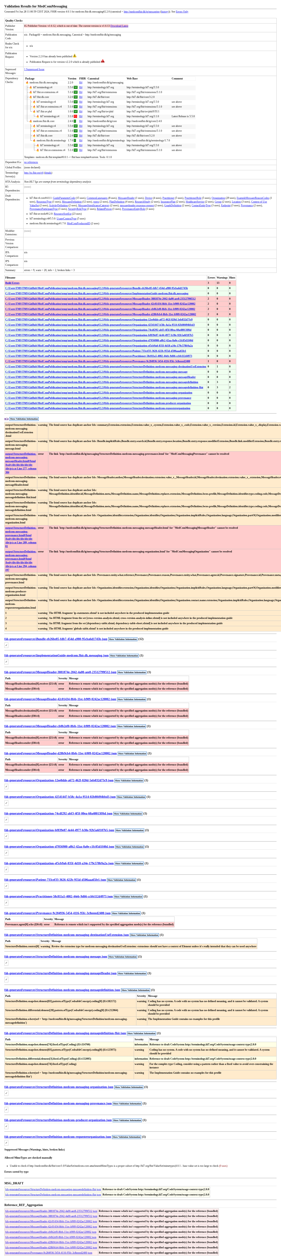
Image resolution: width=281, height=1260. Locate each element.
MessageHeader (126, 198)
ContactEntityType (201, 205)
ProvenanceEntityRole (133, 208)
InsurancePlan (168, 201)
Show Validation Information (24, 419)
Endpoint (226, 205)
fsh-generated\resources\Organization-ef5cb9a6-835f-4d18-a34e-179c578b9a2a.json (59, 863)
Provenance (247, 205)
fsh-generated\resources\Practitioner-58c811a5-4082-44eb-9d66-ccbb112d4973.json (58, 896)
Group (218, 201)
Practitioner (168, 198)
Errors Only (182, 11)
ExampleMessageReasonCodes (253, 198)
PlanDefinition (116, 201)
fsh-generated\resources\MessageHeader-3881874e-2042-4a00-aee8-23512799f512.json (60, 672)
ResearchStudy (142, 201)
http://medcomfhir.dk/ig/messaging (142, 11)
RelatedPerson (104, 208)
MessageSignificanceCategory (94, 205)
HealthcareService (195, 201)
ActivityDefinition (58, 205)
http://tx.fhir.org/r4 (33, 172)
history (164, 11)
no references (31, 162)
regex (96, 201)
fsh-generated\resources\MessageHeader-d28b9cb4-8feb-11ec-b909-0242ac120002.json (60, 753)
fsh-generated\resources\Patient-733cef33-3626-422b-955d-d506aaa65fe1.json (55, 879)
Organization (218, 198)
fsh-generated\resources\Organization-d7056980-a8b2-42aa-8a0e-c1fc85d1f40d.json (59, 846)
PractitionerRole (193, 198)
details (48, 172)
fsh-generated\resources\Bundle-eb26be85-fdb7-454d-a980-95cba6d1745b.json (55, 639)
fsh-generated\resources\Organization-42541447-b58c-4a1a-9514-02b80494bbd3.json (60, 796)
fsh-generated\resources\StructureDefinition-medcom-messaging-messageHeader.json (60, 973)
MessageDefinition (72, 201)
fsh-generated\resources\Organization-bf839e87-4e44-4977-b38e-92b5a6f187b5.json (59, 830)
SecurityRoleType (77, 208)
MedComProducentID (78, 223)
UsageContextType (66, 218)
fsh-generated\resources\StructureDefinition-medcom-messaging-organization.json (58, 1087)
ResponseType (44, 201)
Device (148, 198)
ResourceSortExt (62, 213)
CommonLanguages (97, 198)
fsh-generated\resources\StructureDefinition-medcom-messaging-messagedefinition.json (62, 990)
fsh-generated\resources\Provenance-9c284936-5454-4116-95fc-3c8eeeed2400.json (57, 913)
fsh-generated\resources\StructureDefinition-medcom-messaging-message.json (55, 956)
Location (236, 201)
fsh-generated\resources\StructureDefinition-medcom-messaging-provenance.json (58, 1103)
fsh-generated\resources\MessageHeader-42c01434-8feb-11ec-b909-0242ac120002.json (60, 699)
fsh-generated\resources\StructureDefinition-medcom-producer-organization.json (58, 1120)
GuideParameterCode (64, 198)
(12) (141, 639)
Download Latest (119, 25)
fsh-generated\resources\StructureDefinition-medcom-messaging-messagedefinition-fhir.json (65, 1033)
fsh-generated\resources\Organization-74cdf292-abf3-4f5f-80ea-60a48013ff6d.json (58, 813)
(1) (141, 655)
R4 (80, 82)
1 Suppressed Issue (34, 69)
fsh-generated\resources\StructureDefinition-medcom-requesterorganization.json (57, 1136)
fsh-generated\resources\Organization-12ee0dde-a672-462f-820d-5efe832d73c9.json (58, 780)
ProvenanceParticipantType (44, 208)
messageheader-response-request (137, 205)
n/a (6, 418)
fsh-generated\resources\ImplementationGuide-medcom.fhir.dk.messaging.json (56, 655)
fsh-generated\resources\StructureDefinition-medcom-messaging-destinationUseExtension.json (66, 934)
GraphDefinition (172, 205)
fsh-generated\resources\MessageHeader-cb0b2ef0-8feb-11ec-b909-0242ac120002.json (60, 726)
